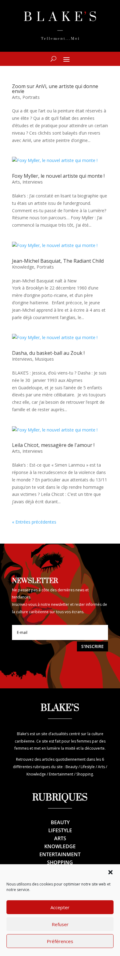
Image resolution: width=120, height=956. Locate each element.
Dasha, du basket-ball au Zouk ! (48, 353)
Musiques (44, 359)
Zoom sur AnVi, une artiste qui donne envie (55, 89)
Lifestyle (60, 830)
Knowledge (23, 267)
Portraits (31, 97)
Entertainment (60, 854)
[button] (110, 872)
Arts (16, 97)
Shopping (60, 862)
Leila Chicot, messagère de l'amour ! (53, 445)
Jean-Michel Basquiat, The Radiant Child (58, 260)
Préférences (60, 941)
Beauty (60, 822)
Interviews (32, 182)
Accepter (60, 907)
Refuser (60, 924)
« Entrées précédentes (34, 522)
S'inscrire (92, 646)
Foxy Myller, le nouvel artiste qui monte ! (58, 175)
